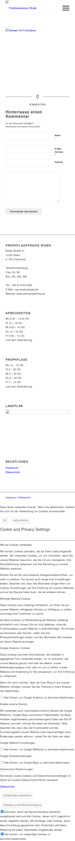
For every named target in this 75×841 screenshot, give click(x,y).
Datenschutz (13, 472)
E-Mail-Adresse (59, 152)
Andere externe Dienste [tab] (13, 704)
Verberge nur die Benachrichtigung (22, 804)
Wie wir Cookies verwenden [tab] (16, 545)
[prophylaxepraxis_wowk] (31, 8)
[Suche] (54, 8)
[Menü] (63, 8)
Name (58, 137)
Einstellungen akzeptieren (17, 795)
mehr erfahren (20, 520)
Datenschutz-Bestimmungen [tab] (16, 769)
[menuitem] (54, 8)
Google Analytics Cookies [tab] (15, 648)
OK (5, 520)
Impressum (12, 468)
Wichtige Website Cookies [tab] (15, 598)
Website (59, 161)
